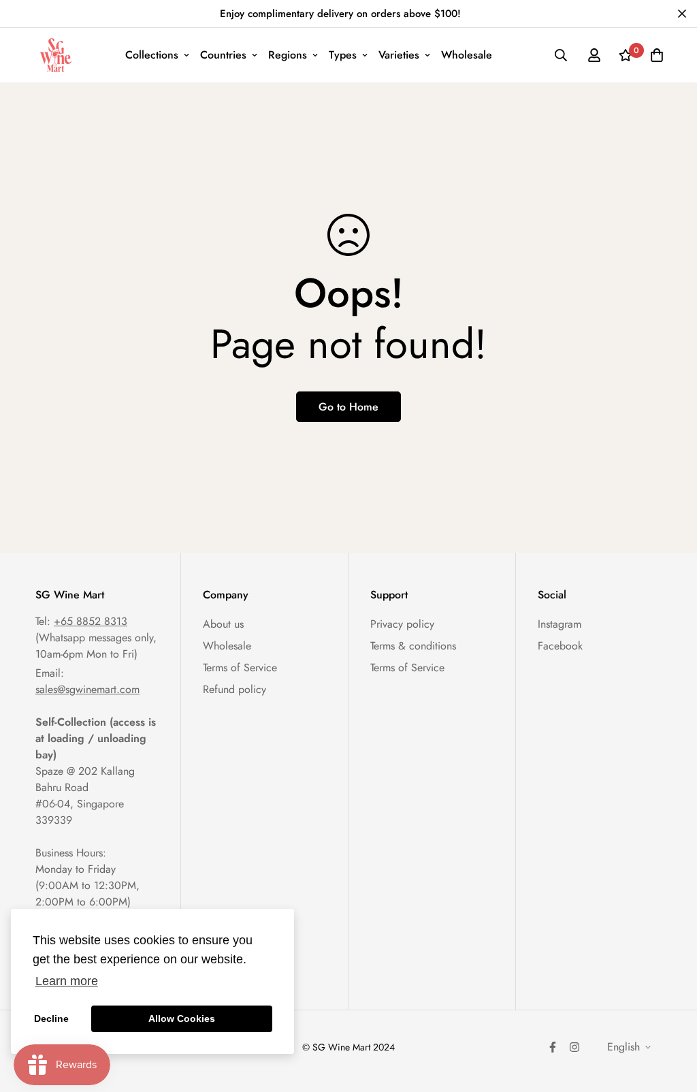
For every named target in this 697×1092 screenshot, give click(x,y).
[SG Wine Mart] (55, 55)
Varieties (398, 55)
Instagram (559, 624)
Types (343, 55)
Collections (151, 55)
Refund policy (234, 689)
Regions (287, 55)
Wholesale (466, 55)
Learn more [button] (66, 981)
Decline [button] (51, 1018)
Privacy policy (402, 624)
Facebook (560, 646)
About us (223, 624)
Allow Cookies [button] (181, 1018)
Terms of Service (240, 667)
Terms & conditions (413, 646)
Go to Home (348, 407)
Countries (223, 55)
